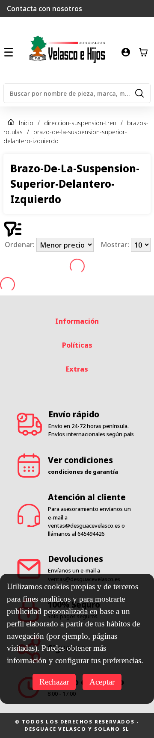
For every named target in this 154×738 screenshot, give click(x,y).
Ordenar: (20, 245)
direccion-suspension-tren (80, 123)
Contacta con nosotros (44, 8)
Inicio (25, 123)
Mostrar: (116, 245)
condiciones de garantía (83, 471)
